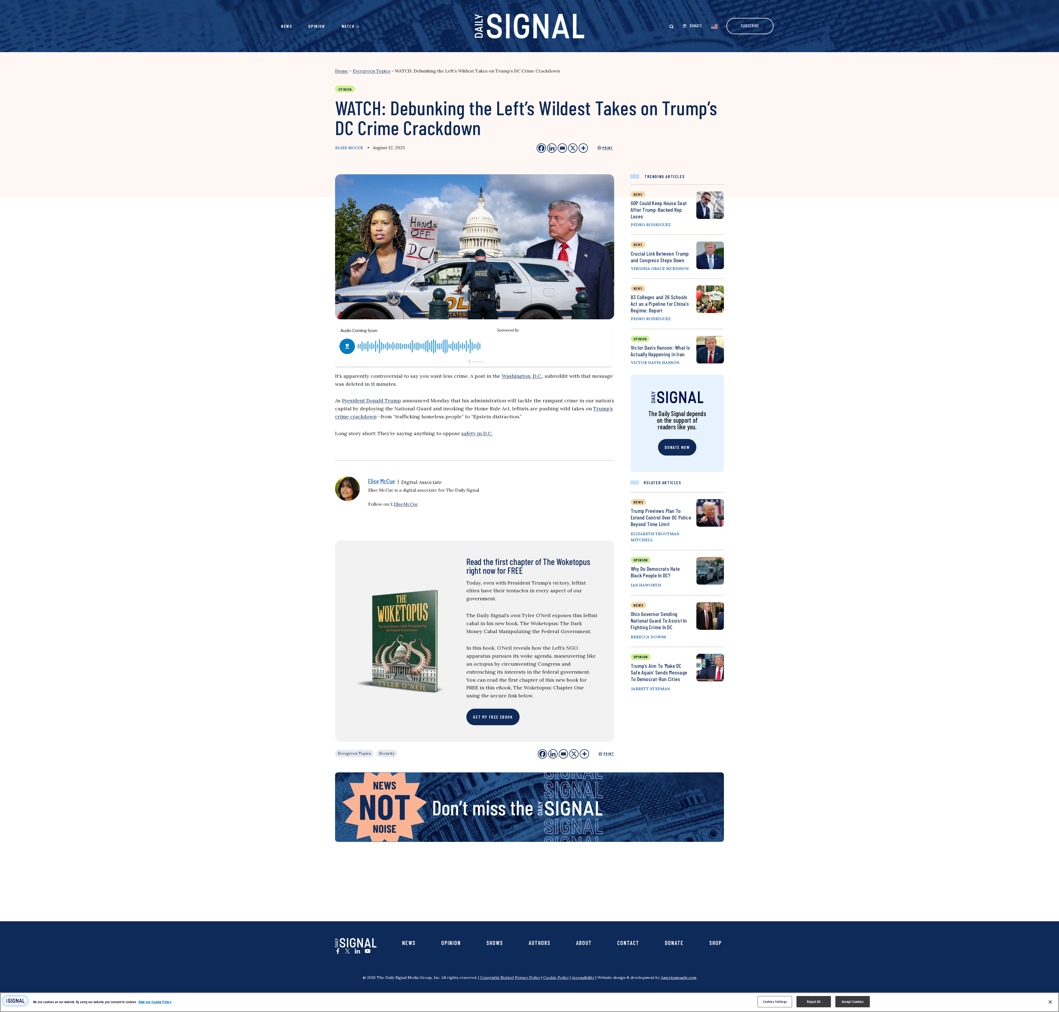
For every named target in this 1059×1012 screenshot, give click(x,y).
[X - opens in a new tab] (572, 148)
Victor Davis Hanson (655, 362)
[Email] (563, 754)
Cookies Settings (775, 1001)
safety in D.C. (477, 433)
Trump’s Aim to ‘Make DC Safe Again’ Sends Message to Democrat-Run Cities (659, 672)
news (638, 194)
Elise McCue (349, 147)
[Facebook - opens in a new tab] (541, 148)
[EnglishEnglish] (714, 26)
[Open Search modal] (671, 26)
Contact (628, 942)
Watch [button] (348, 26)
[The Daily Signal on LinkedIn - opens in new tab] (357, 951)
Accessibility (583, 977)
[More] (584, 754)
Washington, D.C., (522, 376)
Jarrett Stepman (650, 688)
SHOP (715, 942)
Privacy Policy (527, 977)
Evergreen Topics (371, 71)
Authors (539, 942)
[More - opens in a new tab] (583, 148)
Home (341, 71)
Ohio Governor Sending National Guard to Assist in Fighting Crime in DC (659, 620)
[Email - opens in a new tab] (562, 148)
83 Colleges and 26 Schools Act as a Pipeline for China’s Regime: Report (660, 304)
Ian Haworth (646, 585)
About (584, 942)
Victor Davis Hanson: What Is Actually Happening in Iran (660, 350)
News (286, 26)
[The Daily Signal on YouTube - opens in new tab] (367, 951)
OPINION (640, 560)
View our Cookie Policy (155, 1002)
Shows (494, 942)
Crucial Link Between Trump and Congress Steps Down (660, 256)
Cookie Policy (556, 977)
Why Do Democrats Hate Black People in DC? (655, 572)
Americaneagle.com (678, 977)
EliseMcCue (406, 504)
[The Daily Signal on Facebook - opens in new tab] (338, 951)
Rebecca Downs (648, 636)
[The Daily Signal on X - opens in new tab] (347, 951)
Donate (674, 942)
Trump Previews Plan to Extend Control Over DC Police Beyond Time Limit (661, 517)
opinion (640, 338)
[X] (574, 754)
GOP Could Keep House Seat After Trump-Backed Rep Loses (659, 209)
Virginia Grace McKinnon (660, 268)
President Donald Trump (371, 400)
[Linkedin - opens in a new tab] (552, 148)
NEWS (638, 502)
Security (386, 753)
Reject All (813, 1001)
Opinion (316, 26)
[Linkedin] (553, 754)
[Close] (1050, 1002)
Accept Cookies (852, 1001)
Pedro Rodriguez (651, 224)
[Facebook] (542, 754)
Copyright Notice (496, 977)
